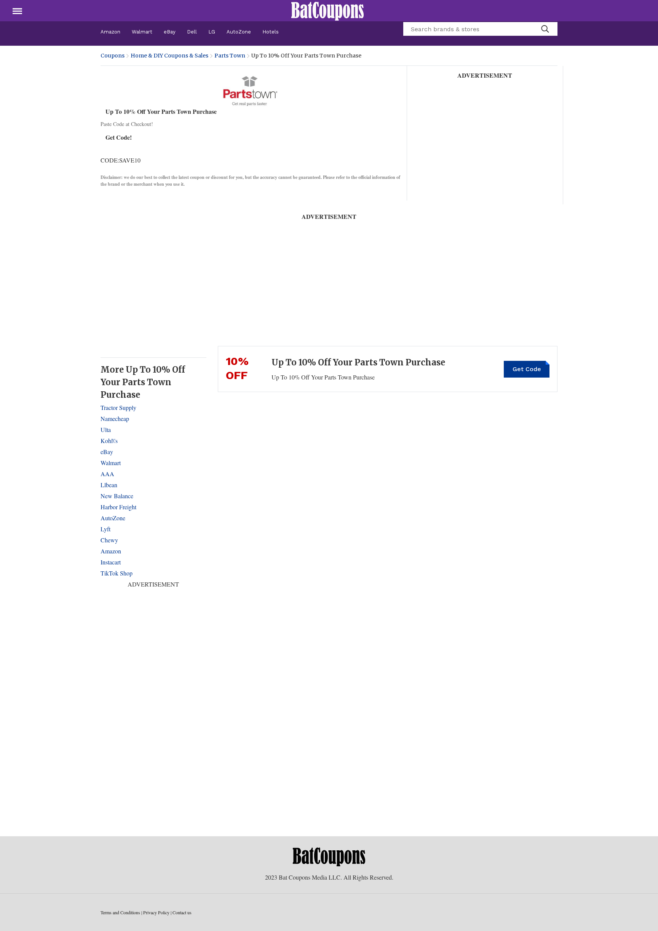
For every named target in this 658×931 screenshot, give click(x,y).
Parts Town (229, 55)
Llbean (109, 485)
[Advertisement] (485, 127)
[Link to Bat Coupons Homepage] (329, 856)
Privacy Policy (156, 912)
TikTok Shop (117, 573)
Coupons (113, 55)
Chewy (109, 540)
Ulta (106, 430)
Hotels (270, 32)
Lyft (105, 529)
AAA (107, 474)
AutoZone (239, 32)
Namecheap (115, 418)
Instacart (111, 562)
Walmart (142, 32)
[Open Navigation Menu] (17, 11)
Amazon (110, 32)
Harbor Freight (118, 507)
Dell (192, 32)
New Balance (117, 496)
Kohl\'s (109, 441)
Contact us (182, 912)
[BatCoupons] (327, 10)
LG (211, 32)
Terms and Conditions (120, 912)
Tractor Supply (118, 407)
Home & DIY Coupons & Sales (169, 55)
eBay (170, 32)
